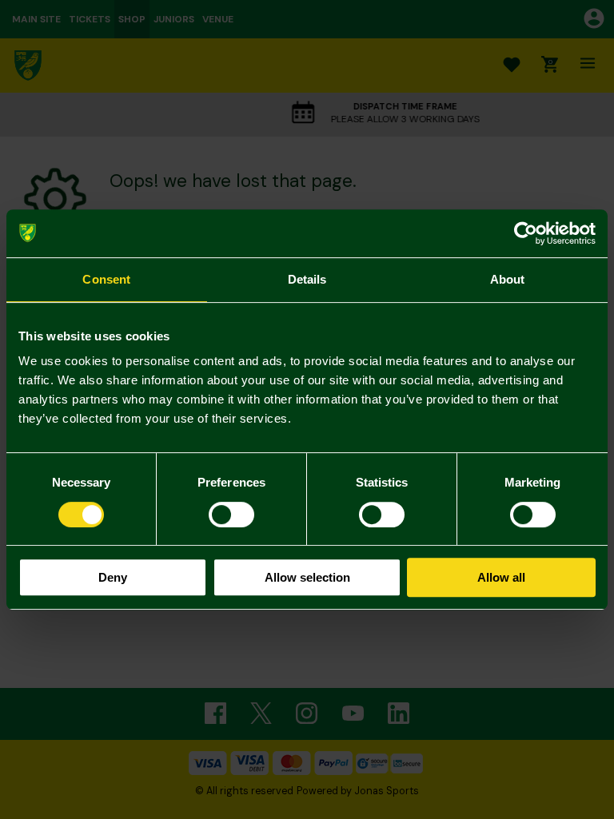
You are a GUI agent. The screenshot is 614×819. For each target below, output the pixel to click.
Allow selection (307, 577)
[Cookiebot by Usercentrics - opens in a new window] (526, 233)
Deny (112, 577)
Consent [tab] (106, 279)
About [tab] (507, 279)
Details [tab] (307, 279)
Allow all (501, 577)
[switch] (231, 514)
